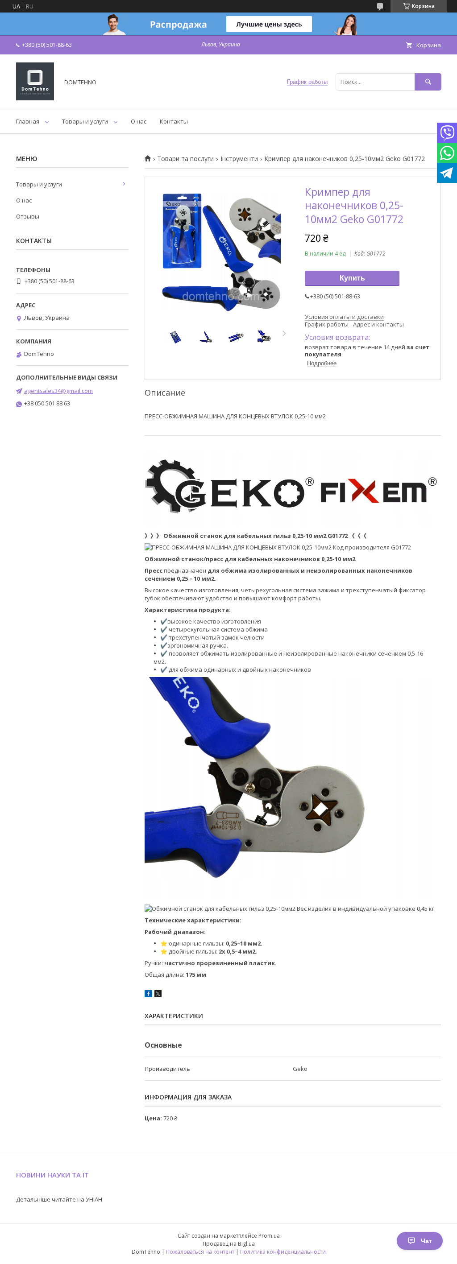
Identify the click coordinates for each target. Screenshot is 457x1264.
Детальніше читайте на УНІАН (59, 1199)
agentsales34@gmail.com (58, 390)
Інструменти (239, 158)
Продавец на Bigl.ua (229, 1243)
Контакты (174, 121)
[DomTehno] (35, 98)
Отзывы (27, 216)
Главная (27, 121)
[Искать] (428, 82)
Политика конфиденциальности (283, 1252)
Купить (352, 278)
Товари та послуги (185, 158)
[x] (158, 995)
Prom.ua (269, 1235)
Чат (426, 1240)
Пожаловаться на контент (200, 1252)
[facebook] (148, 995)
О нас (138, 121)
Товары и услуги (85, 121)
